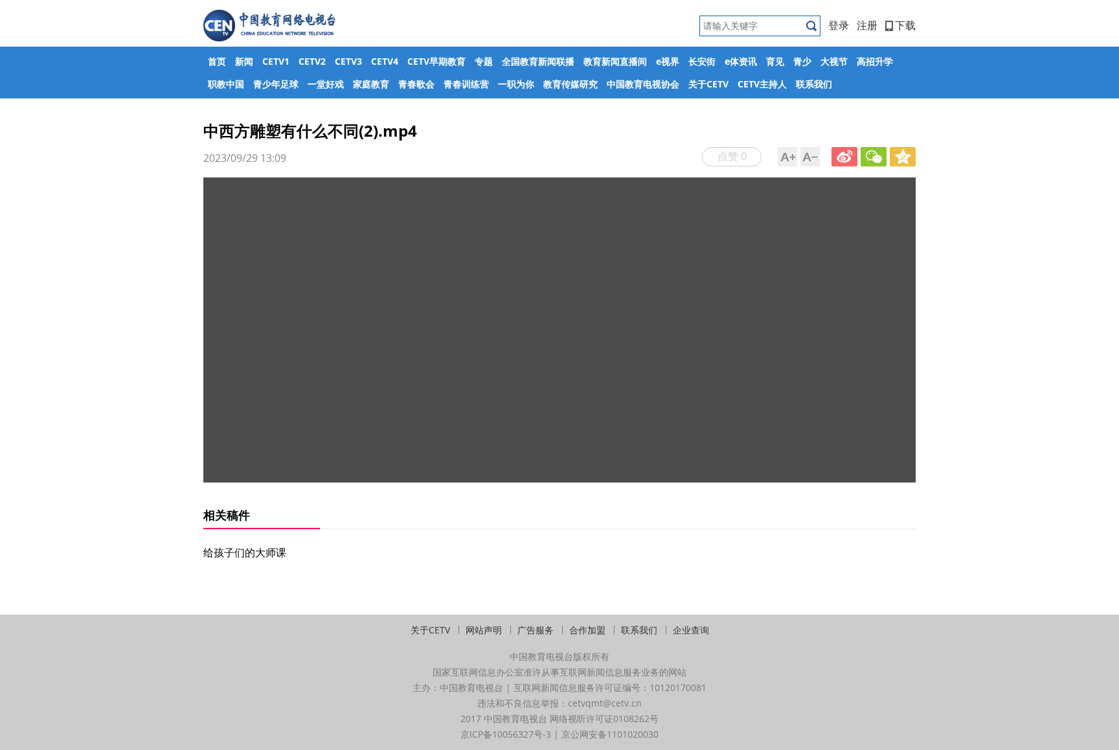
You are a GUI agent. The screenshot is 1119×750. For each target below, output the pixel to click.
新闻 (244, 61)
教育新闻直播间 (615, 61)
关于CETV (708, 84)
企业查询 (691, 630)
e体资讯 (741, 61)
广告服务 (535, 630)
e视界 (667, 61)
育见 (775, 61)
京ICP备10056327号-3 (505, 734)
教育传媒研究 (570, 84)
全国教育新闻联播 (538, 61)
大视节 (834, 61)
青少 (802, 61)
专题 (484, 61)
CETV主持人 (762, 84)
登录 (838, 25)
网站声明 (484, 630)
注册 (867, 25)
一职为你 (516, 84)
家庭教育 (371, 84)
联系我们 (814, 84)
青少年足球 (276, 84)
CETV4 (384, 61)
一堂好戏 (326, 84)
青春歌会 (416, 84)
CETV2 (312, 61)
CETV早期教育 (436, 61)
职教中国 (226, 84)
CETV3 (348, 61)
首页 (217, 61)
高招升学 (875, 61)
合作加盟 (587, 630)
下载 (905, 25)
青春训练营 (466, 84)
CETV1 (275, 61)
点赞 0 (732, 156)
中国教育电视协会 (643, 84)
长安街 (702, 61)
